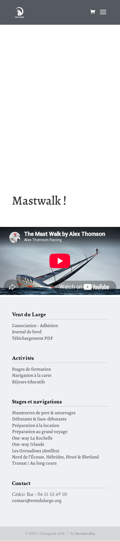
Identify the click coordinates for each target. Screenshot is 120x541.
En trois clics (85, 533)
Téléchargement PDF (32, 338)
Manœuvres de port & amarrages (43, 412)
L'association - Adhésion (35, 325)
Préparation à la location (35, 425)
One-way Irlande (28, 444)
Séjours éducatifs (28, 381)
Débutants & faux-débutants (39, 418)
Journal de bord (27, 331)
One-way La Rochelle (32, 438)
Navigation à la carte (31, 375)
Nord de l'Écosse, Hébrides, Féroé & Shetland (55, 457)
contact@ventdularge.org (37, 500)
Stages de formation (31, 369)
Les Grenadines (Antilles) (35, 450)
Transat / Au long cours (34, 463)
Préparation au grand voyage (39, 431)
